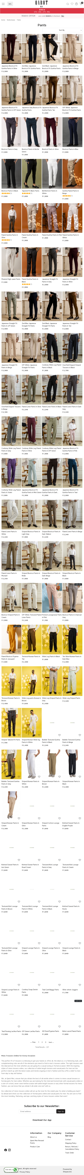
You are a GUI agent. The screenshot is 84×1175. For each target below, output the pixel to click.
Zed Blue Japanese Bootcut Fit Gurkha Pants (31, 67)
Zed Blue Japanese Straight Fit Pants (29, 324)
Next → (51, 1042)
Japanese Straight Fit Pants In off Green (9, 324)
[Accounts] (76, 4)
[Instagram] (9, 1150)
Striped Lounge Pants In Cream (31, 949)
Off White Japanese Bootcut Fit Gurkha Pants (71, 108)
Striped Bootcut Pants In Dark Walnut (51, 532)
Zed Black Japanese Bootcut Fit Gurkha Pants (51, 67)
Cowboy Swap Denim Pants (30, 991)
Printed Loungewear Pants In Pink (52, 616)
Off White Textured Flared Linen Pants (32, 616)
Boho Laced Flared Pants (71, 1031)
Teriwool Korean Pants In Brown (11, 699)
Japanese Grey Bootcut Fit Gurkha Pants (31, 108)
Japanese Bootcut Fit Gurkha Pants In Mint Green (32, 491)
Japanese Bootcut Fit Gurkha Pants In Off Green (11, 108)
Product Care (35, 1147)
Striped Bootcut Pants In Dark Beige (51, 574)
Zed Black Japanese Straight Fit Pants (49, 324)
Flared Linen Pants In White (9, 532)
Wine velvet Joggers (70, 990)
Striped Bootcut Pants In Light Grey (31, 532)
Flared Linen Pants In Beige (72, 531)
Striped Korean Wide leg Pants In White (31, 741)
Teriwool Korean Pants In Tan (31, 657)
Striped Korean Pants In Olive (30, 824)
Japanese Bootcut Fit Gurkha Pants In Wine (9, 67)
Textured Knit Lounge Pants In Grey (50, 866)
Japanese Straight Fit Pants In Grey (50, 280)
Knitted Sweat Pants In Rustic (70, 907)
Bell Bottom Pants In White (49, 192)
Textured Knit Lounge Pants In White (30, 907)
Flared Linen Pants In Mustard (9, 574)
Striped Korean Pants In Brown (50, 782)
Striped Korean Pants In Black (71, 782)
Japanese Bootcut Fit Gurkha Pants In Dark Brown (50, 491)
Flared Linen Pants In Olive (31, 407)
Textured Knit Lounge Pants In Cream (70, 866)
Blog (49, 1137)
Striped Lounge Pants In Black (71, 949)
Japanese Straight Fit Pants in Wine (70, 280)
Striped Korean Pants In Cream (10, 824)
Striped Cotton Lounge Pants (50, 824)
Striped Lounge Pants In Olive (51, 949)
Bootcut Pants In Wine (50, 149)
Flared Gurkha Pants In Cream (30, 236)
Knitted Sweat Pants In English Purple (70, 824)
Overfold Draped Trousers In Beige (11, 408)
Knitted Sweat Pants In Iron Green (10, 866)
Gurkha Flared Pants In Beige (70, 192)
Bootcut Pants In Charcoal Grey (71, 616)
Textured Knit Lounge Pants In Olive (10, 949)
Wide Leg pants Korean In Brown (31, 699)
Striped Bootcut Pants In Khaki (31, 574)
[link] (68, 4)
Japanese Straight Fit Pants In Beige (9, 366)
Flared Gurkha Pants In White (70, 236)
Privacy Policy (25, 1172)
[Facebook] (5, 1150)
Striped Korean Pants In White (30, 782)
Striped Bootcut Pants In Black (71, 574)
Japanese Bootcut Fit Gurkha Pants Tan (50, 108)
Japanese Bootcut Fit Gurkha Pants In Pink (70, 449)
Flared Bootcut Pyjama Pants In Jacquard (10, 657)
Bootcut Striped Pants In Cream (11, 616)
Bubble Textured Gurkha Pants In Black (51, 741)
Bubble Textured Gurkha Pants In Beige (71, 741)
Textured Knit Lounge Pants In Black (50, 907)
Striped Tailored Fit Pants (11, 740)
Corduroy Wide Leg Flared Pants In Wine (31, 449)
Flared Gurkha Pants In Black (30, 280)
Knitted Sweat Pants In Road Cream (30, 866)
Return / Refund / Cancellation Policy (72, 1148)
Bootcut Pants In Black (10, 191)
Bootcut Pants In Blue (70, 149)
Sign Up (61, 1111)
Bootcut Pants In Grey (10, 149)
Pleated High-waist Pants (11, 279)
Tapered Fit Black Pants (30, 191)
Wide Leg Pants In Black (51, 656)
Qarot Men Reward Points (37, 1141)
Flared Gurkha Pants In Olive (10, 236)
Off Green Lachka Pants (31, 1031)
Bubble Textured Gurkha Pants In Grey (10, 782)
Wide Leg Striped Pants (71, 698)
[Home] (42, 4)
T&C (62, 16)
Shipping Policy (70, 1143)
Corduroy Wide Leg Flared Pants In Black (51, 366)
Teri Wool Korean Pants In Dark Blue (71, 657)
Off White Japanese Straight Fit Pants (29, 366)
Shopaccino (67, 1172)
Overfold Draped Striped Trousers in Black (71, 366)
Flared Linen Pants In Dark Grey (71, 408)
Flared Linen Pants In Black (52, 407)
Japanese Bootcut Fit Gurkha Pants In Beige (70, 67)
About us (33, 1137)
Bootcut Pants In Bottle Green (30, 150)
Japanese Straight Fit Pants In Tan (70, 324)
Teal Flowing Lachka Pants (11, 1031)
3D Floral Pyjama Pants (50, 1031)
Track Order (69, 1153)
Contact (68, 1139)
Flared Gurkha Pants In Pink (52, 235)
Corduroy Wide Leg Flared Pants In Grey (11, 449)
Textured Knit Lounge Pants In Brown (10, 907)
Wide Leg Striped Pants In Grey (51, 699)
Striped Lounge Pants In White (10, 991)
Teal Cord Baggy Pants (50, 990)
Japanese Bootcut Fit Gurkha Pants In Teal (70, 491)
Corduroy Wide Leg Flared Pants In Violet (11, 491)
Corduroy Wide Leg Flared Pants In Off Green (51, 449)
